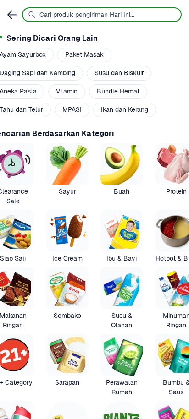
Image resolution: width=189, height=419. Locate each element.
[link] (67, 174)
